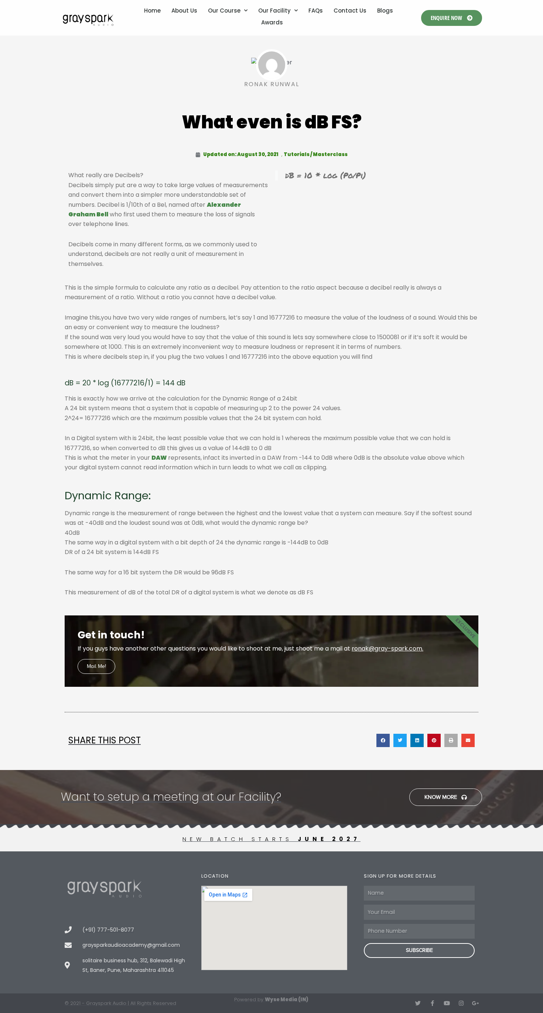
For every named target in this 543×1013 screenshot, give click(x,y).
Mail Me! (96, 666)
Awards (272, 22)
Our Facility (274, 10)
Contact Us (350, 10)
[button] (383, 740)
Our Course (224, 10)
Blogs (385, 10)
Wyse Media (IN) (286, 999)
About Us (184, 10)
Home (152, 10)
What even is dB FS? (272, 122)
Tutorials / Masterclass (316, 154)
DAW (159, 457)
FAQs (315, 10)
